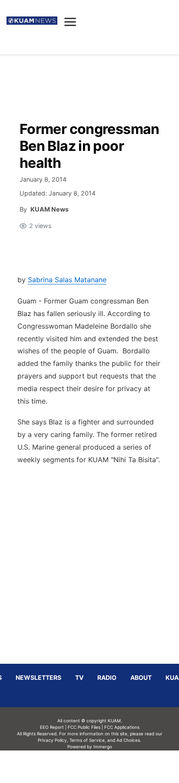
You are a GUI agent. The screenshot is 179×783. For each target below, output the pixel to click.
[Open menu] (70, 21)
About (141, 677)
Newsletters (38, 677)
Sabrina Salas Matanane (67, 279)
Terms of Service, (88, 740)
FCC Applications (121, 727)
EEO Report (52, 727)
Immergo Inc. (102, 766)
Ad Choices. (128, 740)
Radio (106, 677)
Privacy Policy (52, 740)
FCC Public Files (84, 727)
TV (79, 677)
